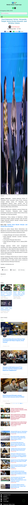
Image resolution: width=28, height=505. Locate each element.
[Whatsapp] (13, 8)
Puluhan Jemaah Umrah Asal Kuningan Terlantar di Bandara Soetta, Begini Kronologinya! (19, 410)
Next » (21, 403)
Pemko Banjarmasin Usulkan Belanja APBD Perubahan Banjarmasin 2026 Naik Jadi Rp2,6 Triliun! (19, 423)
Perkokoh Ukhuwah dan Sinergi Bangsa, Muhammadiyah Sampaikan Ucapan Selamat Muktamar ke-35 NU (19, 472)
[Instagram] (15, 8)
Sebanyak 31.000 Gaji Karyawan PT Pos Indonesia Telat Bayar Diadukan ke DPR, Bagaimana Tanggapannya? (12, 369)
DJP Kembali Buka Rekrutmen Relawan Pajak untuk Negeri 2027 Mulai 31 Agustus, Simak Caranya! (14, 340)
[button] (2, 17)
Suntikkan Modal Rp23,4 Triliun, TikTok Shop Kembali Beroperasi (6, 308)
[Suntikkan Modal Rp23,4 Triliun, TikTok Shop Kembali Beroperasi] (6, 303)
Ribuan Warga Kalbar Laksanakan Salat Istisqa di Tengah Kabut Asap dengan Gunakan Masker (18, 438)
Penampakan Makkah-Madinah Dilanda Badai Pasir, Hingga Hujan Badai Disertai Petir (18, 486)
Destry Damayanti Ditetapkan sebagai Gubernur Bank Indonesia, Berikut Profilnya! (19, 466)
